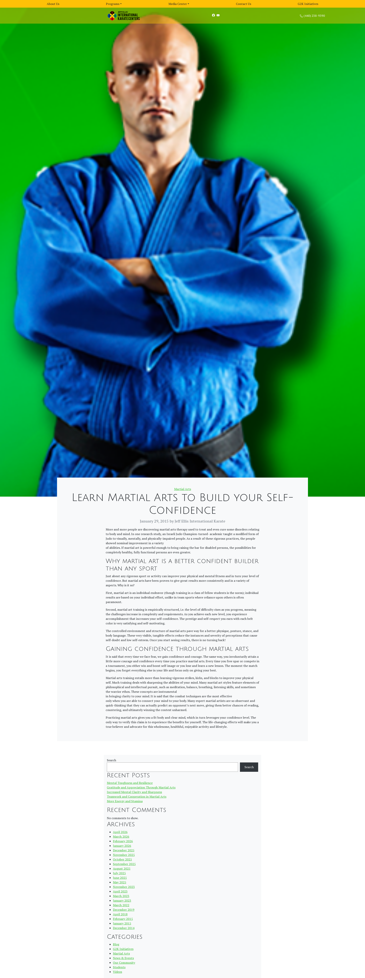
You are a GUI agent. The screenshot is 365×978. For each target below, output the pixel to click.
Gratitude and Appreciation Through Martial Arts (141, 787)
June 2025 (120, 878)
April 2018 (120, 914)
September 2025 (124, 864)
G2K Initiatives (308, 4)
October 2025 (122, 859)
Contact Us (243, 4)
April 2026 (120, 832)
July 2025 (119, 873)
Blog (116, 944)
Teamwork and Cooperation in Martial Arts (136, 796)
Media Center (177, 4)
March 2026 (121, 836)
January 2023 (122, 900)
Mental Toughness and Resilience (130, 783)
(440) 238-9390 (314, 16)
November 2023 (124, 887)
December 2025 (123, 850)
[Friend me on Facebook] (213, 15)
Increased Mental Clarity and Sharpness (134, 792)
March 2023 (121, 896)
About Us (53, 4)
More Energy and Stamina (125, 801)
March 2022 (121, 905)
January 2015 (122, 923)
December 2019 (123, 910)
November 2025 (124, 855)
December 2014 (123, 928)
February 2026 (123, 841)
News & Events (123, 958)
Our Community (124, 962)
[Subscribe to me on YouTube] (218, 15)
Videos (117, 972)
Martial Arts (182, 489)
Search (111, 760)
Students (119, 967)
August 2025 (121, 868)
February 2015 (123, 919)
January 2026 (122, 846)
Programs (112, 4)
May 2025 (119, 882)
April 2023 (120, 891)
